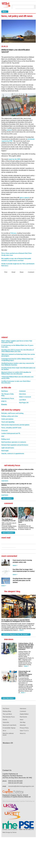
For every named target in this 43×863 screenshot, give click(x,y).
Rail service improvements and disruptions (15, 425)
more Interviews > (8, 698)
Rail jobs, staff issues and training (12, 413)
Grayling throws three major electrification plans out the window (18, 368)
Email (13, 272)
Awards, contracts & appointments (12, 453)
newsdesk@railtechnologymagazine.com (21, 786)
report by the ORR (14, 159)
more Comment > (8, 532)
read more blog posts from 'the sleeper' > (16, 634)
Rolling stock (5, 439)
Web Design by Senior (10, 832)
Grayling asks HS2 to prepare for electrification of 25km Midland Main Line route (17, 350)
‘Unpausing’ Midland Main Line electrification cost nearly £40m (17, 377)
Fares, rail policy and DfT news (11, 428)
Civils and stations (7, 419)
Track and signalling (7, 422)
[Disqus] (18, 305)
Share (22, 272)
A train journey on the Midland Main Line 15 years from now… (17, 346)
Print (5, 272)
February (13, 233)
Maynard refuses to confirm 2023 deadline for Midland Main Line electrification (16, 373)
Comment (31, 272)
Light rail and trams (7, 448)
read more (4, 481)
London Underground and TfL (10, 433)
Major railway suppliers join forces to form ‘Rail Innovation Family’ (16, 341)
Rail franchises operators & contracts (13, 442)
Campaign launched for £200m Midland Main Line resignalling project (17, 359)
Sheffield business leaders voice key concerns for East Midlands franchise (17, 364)
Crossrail (4, 430)
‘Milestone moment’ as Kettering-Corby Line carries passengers (18, 355)
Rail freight (4, 451)
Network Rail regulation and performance (14, 445)
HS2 (2, 436)
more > (15, 565)
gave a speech (24, 197)
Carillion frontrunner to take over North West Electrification (15, 382)
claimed (9, 130)
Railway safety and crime (9, 416)
